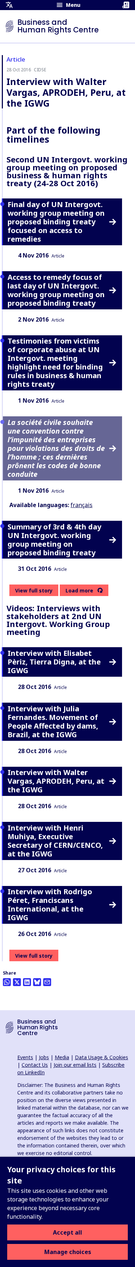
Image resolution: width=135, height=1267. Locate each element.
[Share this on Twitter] (17, 982)
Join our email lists (75, 1064)
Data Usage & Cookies (101, 1057)
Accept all (67, 1232)
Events (25, 1057)
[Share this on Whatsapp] (7, 982)
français (82, 505)
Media (62, 1057)
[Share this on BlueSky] (37, 982)
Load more (79, 590)
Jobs (44, 1057)
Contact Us (35, 1064)
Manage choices (67, 1252)
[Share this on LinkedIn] (27, 982)
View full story (34, 590)
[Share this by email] (47, 982)
